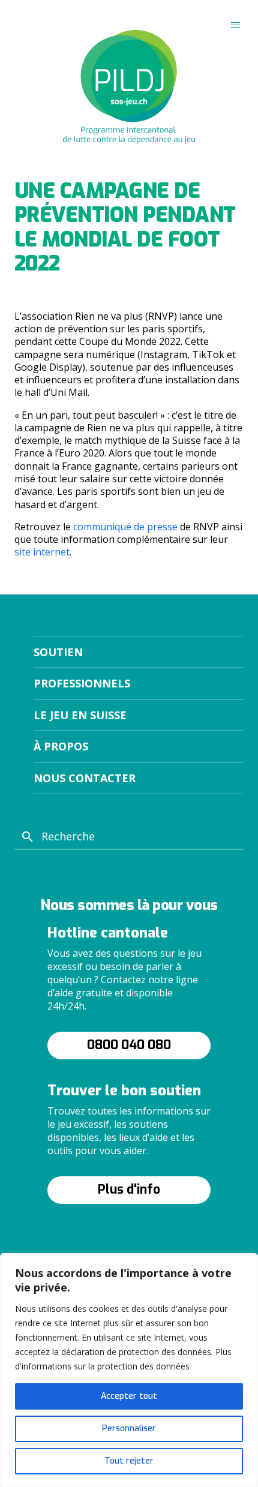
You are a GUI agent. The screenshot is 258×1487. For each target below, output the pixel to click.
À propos (61, 746)
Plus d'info (129, 1189)
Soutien (58, 652)
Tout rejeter (129, 1461)
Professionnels (82, 683)
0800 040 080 (129, 1045)
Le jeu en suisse (80, 715)
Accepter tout (129, 1396)
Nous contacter (85, 778)
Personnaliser (129, 1428)
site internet (42, 551)
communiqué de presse (125, 526)
